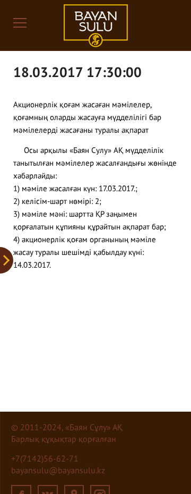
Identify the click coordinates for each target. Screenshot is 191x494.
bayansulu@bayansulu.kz (58, 471)
